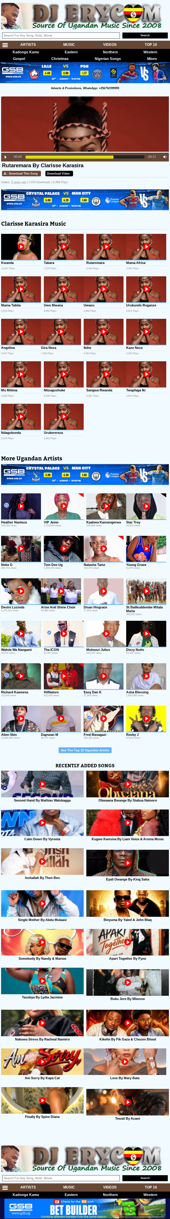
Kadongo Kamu (26, 52)
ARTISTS (28, 44)
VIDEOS (110, 44)
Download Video (58, 173)
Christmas (60, 59)
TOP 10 (151, 44)
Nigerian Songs (108, 59)
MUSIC (69, 44)
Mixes (152, 59)
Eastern (71, 52)
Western (150, 52)
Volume (163, 157)
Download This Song (23, 173)
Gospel (19, 59)
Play (5, 157)
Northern (110, 52)
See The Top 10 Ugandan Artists (85, 750)
